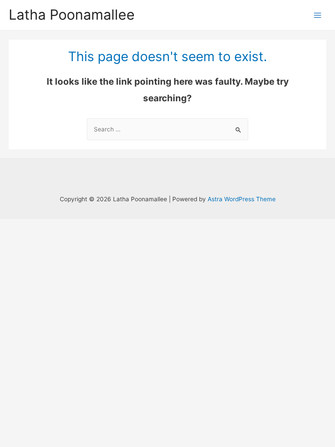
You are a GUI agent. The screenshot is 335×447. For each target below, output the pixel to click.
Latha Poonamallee (72, 14)
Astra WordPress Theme (242, 199)
